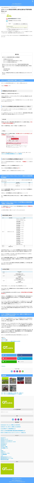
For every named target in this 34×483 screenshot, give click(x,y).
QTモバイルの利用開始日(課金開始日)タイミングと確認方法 (12, 153)
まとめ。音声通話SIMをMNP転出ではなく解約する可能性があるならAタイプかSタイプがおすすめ (17, 73)
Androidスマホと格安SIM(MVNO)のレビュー (17, 480)
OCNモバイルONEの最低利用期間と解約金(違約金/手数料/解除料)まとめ (13, 430)
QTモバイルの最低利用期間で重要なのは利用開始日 (11, 57)
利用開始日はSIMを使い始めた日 (8, 59)
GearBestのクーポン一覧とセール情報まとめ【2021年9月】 (11, 426)
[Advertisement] (17, 45)
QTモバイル (4, 338)
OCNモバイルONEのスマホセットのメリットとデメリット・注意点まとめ (13, 432)
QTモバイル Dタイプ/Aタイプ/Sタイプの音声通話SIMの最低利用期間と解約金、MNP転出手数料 (17, 66)
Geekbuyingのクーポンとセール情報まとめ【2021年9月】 (10, 424)
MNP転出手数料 (6, 70)
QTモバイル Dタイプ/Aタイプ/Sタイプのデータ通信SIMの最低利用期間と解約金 (16, 64)
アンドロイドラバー (17, 3)
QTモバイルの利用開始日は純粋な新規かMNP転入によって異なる (13, 60)
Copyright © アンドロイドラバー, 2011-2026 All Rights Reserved (17, 481)
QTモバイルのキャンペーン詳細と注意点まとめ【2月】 (11, 341)
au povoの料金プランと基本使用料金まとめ (8, 428)
